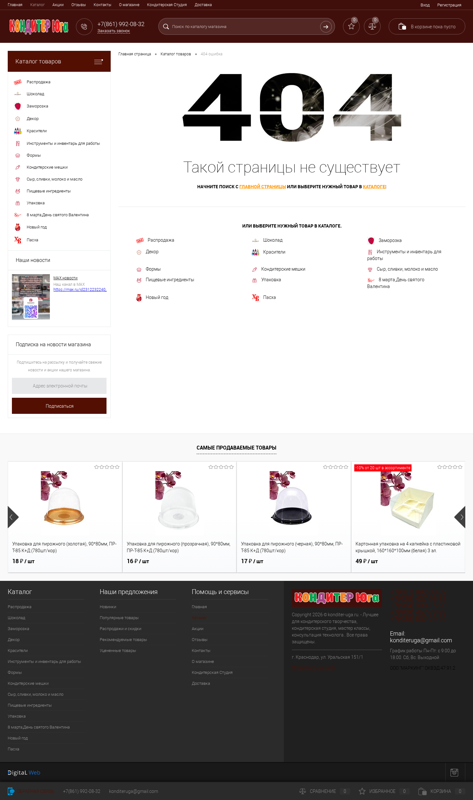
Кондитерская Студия (167, 5)
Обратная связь (35, 791)
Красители (274, 252)
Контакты (102, 5)
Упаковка (271, 279)
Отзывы (78, 5)
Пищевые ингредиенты (170, 279)
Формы (153, 269)
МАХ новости (65, 278)
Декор (152, 251)
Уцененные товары (118, 650)
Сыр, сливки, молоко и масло (407, 269)
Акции (58, 5)
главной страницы (262, 186)
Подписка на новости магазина (53, 344)
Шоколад (273, 240)
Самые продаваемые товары (236, 447)
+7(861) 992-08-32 (81, 791)
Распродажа (161, 240)
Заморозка (390, 240)
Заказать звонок (113, 30)
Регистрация (449, 5)
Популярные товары (119, 617)
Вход (425, 5)
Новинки (108, 606)
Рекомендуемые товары (123, 639)
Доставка (203, 5)
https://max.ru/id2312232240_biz (82, 289)
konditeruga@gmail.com (421, 640)
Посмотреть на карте (314, 667)
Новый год (157, 297)
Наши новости (33, 260)
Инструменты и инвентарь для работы (404, 255)
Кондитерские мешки (283, 269)
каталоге (374, 186)
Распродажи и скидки (120, 628)
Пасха (269, 297)
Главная (15, 5)
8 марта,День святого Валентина (395, 283)
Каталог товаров (38, 61)
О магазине (129, 5)
